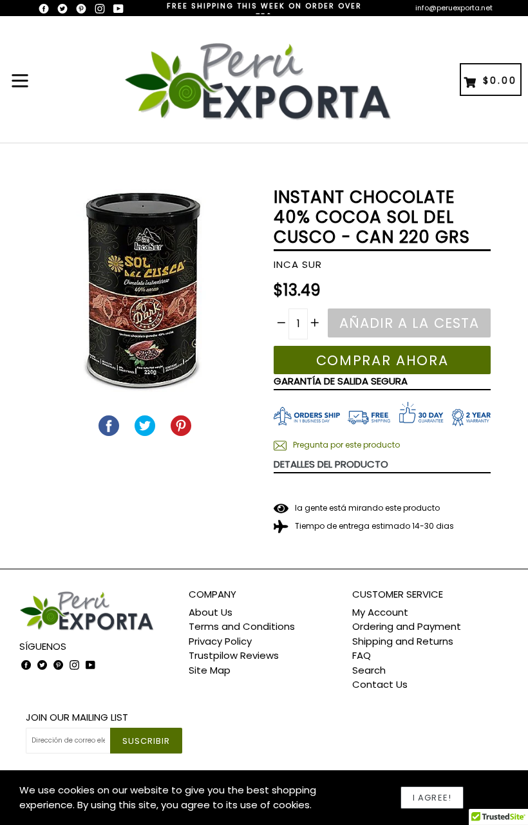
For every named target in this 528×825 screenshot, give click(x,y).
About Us (210, 612)
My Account (380, 612)
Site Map (210, 670)
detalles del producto (331, 464)
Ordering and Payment (406, 626)
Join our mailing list (77, 717)
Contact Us (380, 684)
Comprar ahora (382, 360)
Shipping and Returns (402, 641)
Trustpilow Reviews (234, 655)
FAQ (361, 655)
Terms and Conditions (242, 626)
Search (369, 670)
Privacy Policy (220, 641)
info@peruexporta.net (454, 8)
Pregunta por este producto (345, 444)
